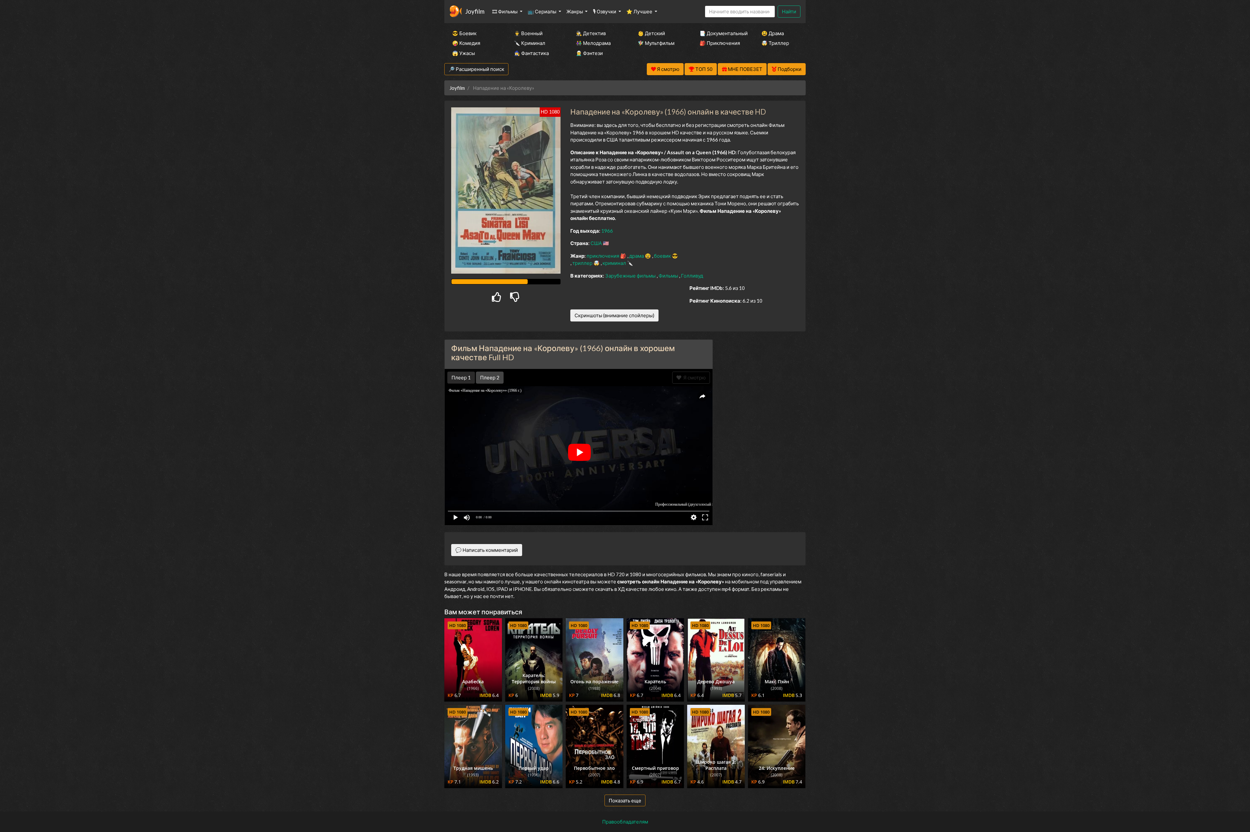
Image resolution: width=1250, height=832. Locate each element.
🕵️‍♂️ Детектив (591, 33)
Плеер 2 (489, 377)
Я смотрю (693, 377)
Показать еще (625, 800)
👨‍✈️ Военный (528, 33)
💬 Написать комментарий (486, 550)
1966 (607, 231)
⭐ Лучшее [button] (639, 11)
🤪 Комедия (466, 43)
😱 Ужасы (463, 53)
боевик (663, 256)
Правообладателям (625, 822)
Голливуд (692, 276)
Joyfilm (474, 11)
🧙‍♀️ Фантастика (531, 53)
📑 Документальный (722, 33)
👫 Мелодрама (593, 43)
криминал (615, 263)
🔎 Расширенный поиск (476, 69)
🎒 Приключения (720, 43)
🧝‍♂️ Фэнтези (589, 53)
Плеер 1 (461, 377)
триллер (582, 263)
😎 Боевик (464, 33)
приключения (603, 256)
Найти (789, 11)
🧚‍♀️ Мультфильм (656, 43)
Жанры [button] (575, 11)
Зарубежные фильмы (631, 276)
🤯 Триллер (775, 43)
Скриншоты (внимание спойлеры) (614, 315)
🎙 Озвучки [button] (605, 11)
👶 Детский (651, 33)
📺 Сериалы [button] (542, 11)
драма (637, 256)
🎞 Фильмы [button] (505, 11)
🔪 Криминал (529, 43)
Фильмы (669, 276)
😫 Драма (772, 33)
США (596, 243)
